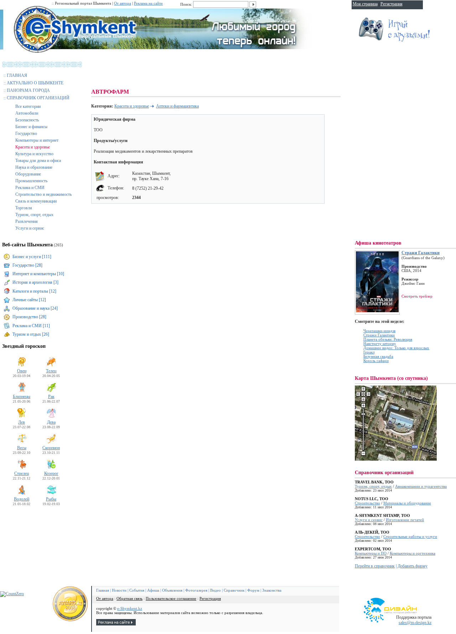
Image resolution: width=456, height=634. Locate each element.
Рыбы (51, 499)
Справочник (234, 590)
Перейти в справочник (375, 566)
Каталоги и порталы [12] (34, 291)
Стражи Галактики (420, 252)
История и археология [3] (35, 282)
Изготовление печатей (405, 520)
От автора (122, 3)
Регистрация (210, 598)
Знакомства (271, 590)
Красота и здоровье (32, 147)
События (136, 590)
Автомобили (26, 113)
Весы (21, 447)
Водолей (21, 499)
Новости (119, 590)
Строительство (367, 503)
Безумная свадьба (378, 356)
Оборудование (28, 174)
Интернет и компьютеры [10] (38, 273)
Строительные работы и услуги (410, 536)
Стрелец (21, 473)
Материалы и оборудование (407, 503)
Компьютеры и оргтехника (412, 553)
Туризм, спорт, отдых (34, 214)
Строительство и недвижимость (43, 194)
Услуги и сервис (29, 228)
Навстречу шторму (379, 343)
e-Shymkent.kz (129, 608)
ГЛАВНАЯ (17, 75)
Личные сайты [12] (29, 299)
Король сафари (376, 360)
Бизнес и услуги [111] (31, 256)
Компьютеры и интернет (36, 140)
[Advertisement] (221, 71)
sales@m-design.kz (415, 622)
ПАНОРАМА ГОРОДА (28, 90)
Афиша (153, 590)
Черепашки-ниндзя (379, 331)
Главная (102, 590)
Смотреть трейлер (416, 296)
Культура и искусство (34, 153)
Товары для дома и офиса (38, 160)
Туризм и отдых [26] (30, 334)
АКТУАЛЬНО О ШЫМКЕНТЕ (35, 82)
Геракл (368, 352)
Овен (21, 370)
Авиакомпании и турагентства (421, 486)
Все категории (28, 106)
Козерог (51, 473)
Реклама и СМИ (30, 187)
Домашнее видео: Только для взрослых (396, 348)
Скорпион (51, 447)
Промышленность (31, 180)
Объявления (172, 590)
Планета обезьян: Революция (387, 339)
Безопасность (27, 119)
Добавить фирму (413, 566)
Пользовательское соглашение (171, 598)
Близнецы (21, 396)
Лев (21, 422)
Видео (215, 590)
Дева (51, 422)
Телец (51, 370)
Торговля (23, 207)
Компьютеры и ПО (371, 553)
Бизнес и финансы (31, 126)
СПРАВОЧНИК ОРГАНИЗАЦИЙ (38, 97)
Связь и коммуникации (36, 201)
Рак (51, 396)
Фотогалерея (196, 590)
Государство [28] (27, 265)
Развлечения (26, 221)
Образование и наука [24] (35, 308)
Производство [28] (29, 316)
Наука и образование (33, 167)
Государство (26, 133)
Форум (253, 590)
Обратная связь (129, 598)
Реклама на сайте (148, 3)
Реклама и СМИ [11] (31, 325)
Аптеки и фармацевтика (177, 106)
